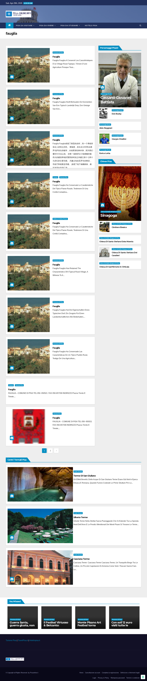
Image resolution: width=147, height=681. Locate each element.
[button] (140, 25)
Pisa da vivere (46, 25)
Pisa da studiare (70, 25)
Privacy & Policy (103, 678)
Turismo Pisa (11, 640)
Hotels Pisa (91, 25)
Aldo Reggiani (105, 128)
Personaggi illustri (106, 94)
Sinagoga (108, 215)
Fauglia (56, 56)
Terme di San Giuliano (85, 476)
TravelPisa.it (23, 640)
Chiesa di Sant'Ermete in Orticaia (114, 267)
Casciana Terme (82, 559)
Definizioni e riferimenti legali (130, 673)
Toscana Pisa (64, 177)
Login (94, 678)
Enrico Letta (104, 153)
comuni (55, 177)
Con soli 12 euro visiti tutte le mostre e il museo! (123, 625)
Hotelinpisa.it (34, 640)
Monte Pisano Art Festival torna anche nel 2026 (89, 625)
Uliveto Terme (81, 517)
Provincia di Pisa (58, 52)
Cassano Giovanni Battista (115, 99)
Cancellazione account (92, 673)
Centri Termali (78, 471)
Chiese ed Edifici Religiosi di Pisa (110, 211)
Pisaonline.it (34, 673)
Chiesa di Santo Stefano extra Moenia (116, 241)
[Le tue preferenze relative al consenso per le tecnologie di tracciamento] (143, 677)
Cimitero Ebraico (119, 227)
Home (81, 673)
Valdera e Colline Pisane (60, 218)
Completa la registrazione (110, 673)
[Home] (9, 25)
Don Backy (117, 114)
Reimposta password (118, 678)
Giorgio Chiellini (119, 139)
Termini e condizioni (133, 678)
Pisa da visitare (24, 25)
